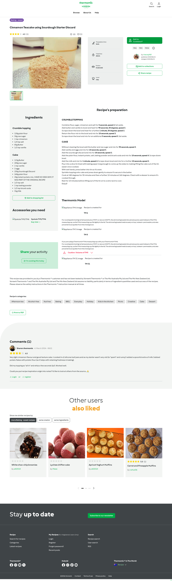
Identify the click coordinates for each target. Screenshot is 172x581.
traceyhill (148, 54)
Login (51, 539)
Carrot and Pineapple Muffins (141, 465)
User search (93, 543)
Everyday (78, 301)
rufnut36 (133, 470)
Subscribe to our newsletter (101, 515)
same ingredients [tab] (61, 420)
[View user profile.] (136, 56)
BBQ (68, 301)
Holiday (90, 301)
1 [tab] (82, 488)
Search (91, 535)
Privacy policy (101, 576)
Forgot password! (56, 546)
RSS (89, 546)
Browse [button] (76, 12)
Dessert (152, 301)
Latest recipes (16, 546)
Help (110, 576)
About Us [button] (87, 12)
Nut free (47, 301)
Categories (14, 543)
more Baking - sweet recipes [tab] (23, 420)
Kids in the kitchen (105, 301)
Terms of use (88, 576)
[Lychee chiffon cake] (66, 443)
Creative (131, 301)
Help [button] (97, 12)
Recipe (13, 535)
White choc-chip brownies (24, 465)
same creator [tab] (44, 420)
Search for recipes (17, 539)
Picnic (120, 301)
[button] (151, 4)
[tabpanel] (86, 459)
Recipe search (94, 539)
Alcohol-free (33, 301)
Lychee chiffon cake (60, 465)
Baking (58, 301)
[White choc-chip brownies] (28, 443)
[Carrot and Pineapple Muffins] (144, 443)
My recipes (64, 535)
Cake (142, 301)
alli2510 (17, 469)
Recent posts (54, 550)
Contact (78, 576)
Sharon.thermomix (25, 348)
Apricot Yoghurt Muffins (100, 465)
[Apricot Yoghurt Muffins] (105, 443)
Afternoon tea (18, 301)
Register (52, 543)
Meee (55, 469)
